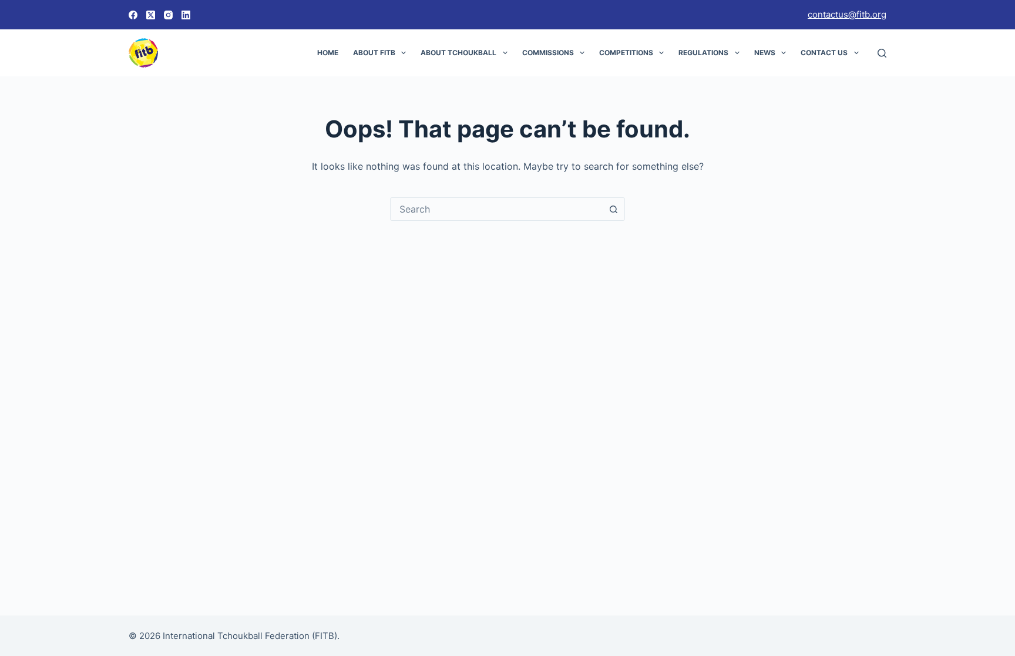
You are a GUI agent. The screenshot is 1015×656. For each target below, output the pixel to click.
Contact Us (824, 52)
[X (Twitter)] (150, 15)
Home (327, 52)
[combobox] (496, 209)
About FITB (374, 52)
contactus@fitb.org (847, 14)
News (764, 52)
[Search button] (613, 209)
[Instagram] (168, 15)
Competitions (626, 52)
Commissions (548, 52)
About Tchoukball (458, 52)
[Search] (882, 53)
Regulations (703, 52)
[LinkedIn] (186, 15)
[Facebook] (133, 15)
